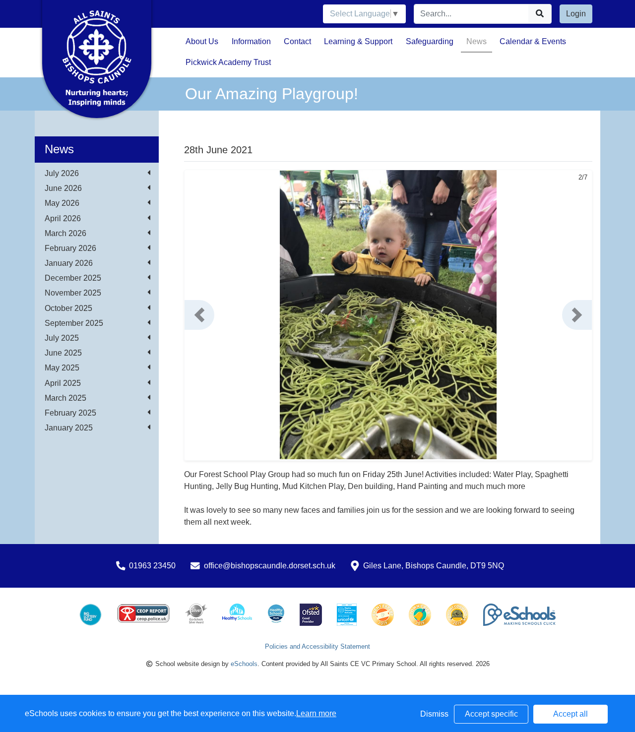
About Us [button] (202, 41)
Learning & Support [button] (358, 41)
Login (576, 13)
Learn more (316, 713)
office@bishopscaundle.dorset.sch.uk (269, 565)
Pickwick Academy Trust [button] (228, 62)
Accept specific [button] (491, 714)
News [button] (476, 41)
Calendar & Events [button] (533, 41)
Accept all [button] (570, 714)
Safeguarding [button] (429, 41)
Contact (297, 41)
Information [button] (251, 41)
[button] (199, 315)
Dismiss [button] (434, 714)
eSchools (244, 664)
